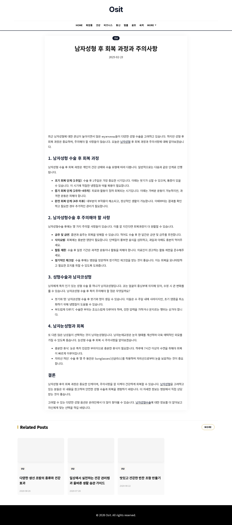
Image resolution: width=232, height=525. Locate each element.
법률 (126, 25)
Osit (116, 9)
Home (79, 25)
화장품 (89, 25)
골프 (134, 25)
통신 (118, 25)
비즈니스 (108, 25)
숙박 (141, 25)
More (151, 25)
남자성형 (125, 142)
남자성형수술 (143, 402)
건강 (98, 25)
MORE (208, 427)
